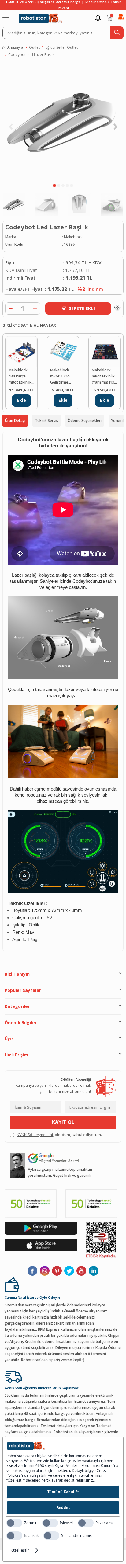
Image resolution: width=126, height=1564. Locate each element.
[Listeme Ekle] (116, 308)
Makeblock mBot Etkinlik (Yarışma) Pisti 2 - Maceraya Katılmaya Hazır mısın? (104, 376)
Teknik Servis (46, 420)
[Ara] (117, 32)
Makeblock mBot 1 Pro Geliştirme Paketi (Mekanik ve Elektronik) (60, 376)
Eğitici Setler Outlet (62, 47)
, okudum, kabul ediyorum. (59, 1134)
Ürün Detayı (15, 420)
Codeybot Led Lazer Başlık (31, 54)
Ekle (21, 400)
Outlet (34, 47)
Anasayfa (15, 47)
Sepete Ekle (82, 308)
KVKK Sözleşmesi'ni (35, 1134)
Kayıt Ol (63, 1122)
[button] (54, 185)
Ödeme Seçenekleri (85, 420)
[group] (63, 121)
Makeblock (73, 236)
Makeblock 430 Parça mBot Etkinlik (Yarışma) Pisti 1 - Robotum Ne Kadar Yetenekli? (21, 376)
